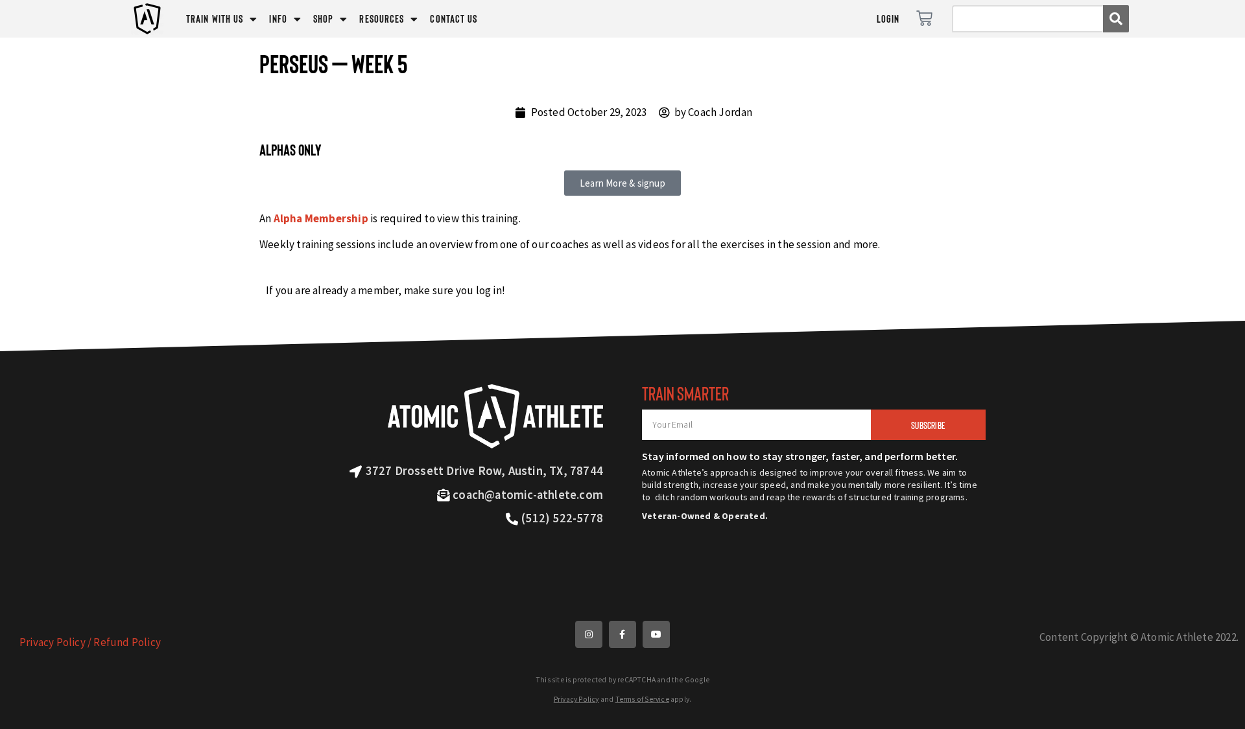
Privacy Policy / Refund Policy (90, 642)
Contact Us (453, 18)
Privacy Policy (576, 699)
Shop (323, 18)
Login (888, 18)
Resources (381, 18)
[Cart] (924, 18)
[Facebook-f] (622, 634)
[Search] (1116, 18)
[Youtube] (656, 634)
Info (278, 18)
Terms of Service (642, 699)
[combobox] (1027, 18)
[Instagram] (588, 634)
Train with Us (214, 18)
